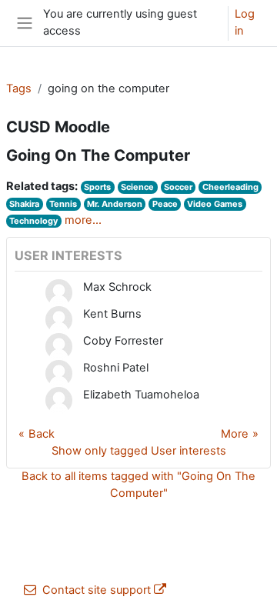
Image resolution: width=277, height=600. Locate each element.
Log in (245, 22)
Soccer (178, 187)
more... (83, 220)
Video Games (214, 203)
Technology (33, 220)
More (235, 434)
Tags (19, 88)
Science (137, 187)
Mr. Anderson (114, 203)
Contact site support (96, 590)
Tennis (63, 203)
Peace (165, 203)
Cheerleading (230, 187)
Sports (97, 187)
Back (41, 434)
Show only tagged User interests (139, 451)
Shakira (24, 203)
